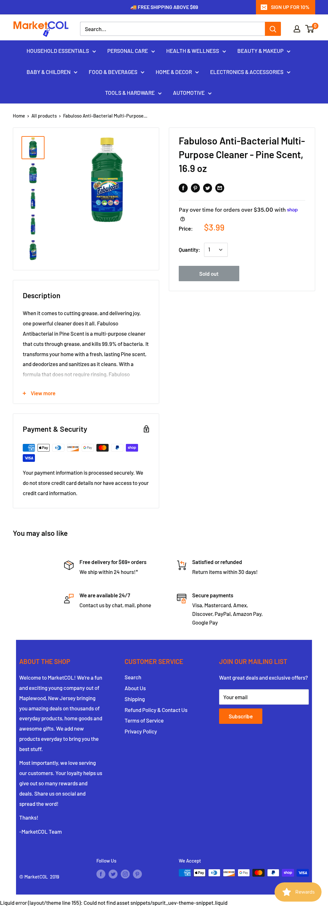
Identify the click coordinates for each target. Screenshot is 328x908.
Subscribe (241, 716)
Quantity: (189, 249)
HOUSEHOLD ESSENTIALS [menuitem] (58, 50)
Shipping (135, 699)
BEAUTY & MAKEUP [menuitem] (260, 50)
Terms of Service (144, 720)
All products (44, 116)
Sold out (208, 273)
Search (133, 677)
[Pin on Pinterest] (195, 187)
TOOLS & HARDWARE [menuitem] (130, 92)
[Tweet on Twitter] (207, 187)
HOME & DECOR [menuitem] (174, 72)
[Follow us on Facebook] (100, 874)
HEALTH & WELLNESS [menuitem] (192, 50)
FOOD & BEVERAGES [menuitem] (113, 72)
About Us (135, 688)
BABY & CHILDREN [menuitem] (48, 72)
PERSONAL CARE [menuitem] (127, 50)
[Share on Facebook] (183, 187)
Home (19, 116)
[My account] (297, 28)
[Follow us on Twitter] (113, 874)
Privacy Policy (141, 731)
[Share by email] (219, 187)
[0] (310, 29)
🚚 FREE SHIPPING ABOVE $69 (164, 7)
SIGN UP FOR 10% (290, 7)
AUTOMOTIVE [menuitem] (189, 92)
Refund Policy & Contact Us (156, 710)
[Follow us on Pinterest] (137, 874)
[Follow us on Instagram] (125, 874)
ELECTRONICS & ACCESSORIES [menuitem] (246, 72)
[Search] (273, 29)
